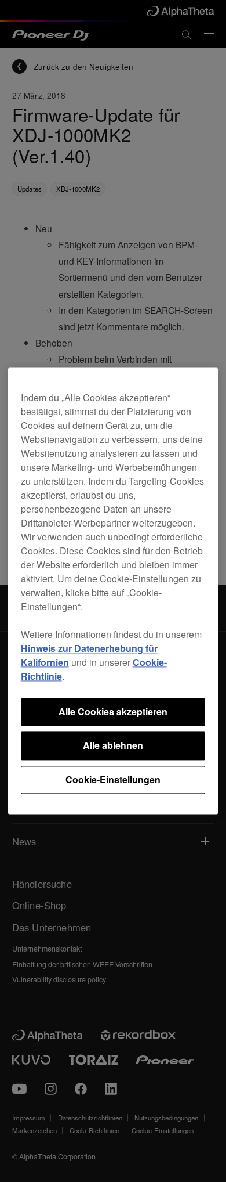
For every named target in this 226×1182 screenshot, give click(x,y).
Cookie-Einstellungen (113, 779)
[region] (113, 590)
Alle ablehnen (113, 745)
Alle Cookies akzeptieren (113, 711)
